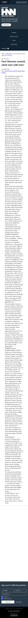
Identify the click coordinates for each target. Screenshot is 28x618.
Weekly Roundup (8, 598)
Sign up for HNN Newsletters (14, 610)
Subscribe (6, 25)
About (14, 40)
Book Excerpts (14, 36)
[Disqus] (14, 524)
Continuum (6, 597)
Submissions (14, 44)
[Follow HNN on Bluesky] (8, 48)
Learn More (19, 602)
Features (14, 32)
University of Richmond (21, 2)
